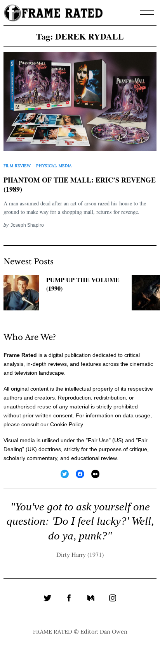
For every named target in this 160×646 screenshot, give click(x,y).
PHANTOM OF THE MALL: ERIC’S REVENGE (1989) (79, 185)
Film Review (17, 165)
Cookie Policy (66, 424)
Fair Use (98, 440)
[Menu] (147, 12)
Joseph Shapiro (27, 224)
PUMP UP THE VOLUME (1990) (83, 284)
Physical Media (54, 165)
